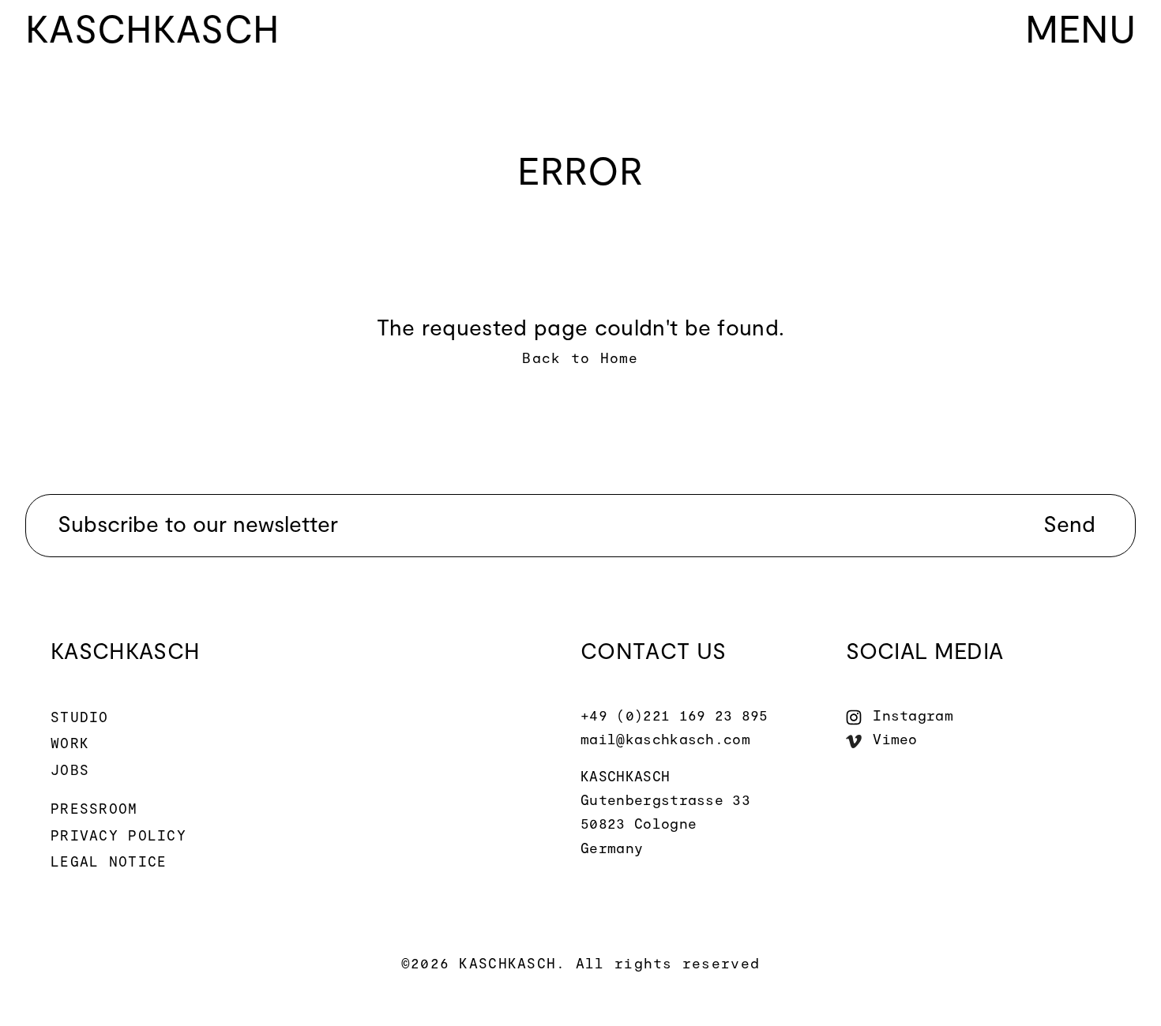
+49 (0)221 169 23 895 (674, 717)
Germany (611, 849)
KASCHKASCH (625, 777)
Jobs (70, 771)
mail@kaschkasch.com (665, 740)
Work (70, 744)
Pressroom (94, 810)
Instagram (913, 717)
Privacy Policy (118, 836)
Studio (80, 718)
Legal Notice (109, 863)
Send (1069, 526)
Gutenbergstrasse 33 (665, 801)
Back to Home (580, 359)
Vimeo (895, 740)
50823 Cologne (638, 825)
